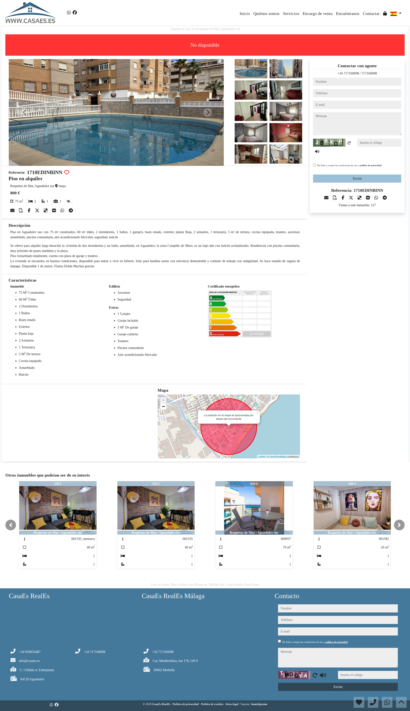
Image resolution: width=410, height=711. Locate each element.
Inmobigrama (259, 704)
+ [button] (163, 400)
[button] (10, 525)
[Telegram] (71, 210)
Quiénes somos (266, 13)
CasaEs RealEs (161, 704)
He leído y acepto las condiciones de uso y (349, 165)
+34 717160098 (348, 73)
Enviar (357, 178)
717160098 (369, 73)
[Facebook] (75, 12)
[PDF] (21, 210)
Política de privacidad (186, 704)
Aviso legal (232, 704)
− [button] (163, 406)
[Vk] (54, 210)
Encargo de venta (317, 13)
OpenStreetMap (277, 456)
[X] (37, 210)
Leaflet (261, 456)
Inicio (245, 13)
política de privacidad (371, 165)
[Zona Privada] (385, 13)
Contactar (371, 13)
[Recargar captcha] (349, 143)
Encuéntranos (347, 13)
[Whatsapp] (69, 12)
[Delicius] (46, 210)
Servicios (291, 13)
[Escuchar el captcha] (317, 151)
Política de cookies (212, 704)
